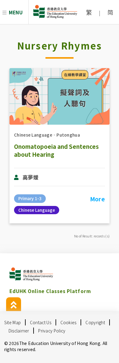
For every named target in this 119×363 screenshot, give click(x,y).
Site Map (12, 322)
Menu (16, 12)
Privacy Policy (51, 331)
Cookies (68, 322)
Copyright (95, 322)
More (97, 199)
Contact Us (40, 322)
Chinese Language (33, 135)
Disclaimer (19, 331)
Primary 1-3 (29, 198)
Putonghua (68, 135)
